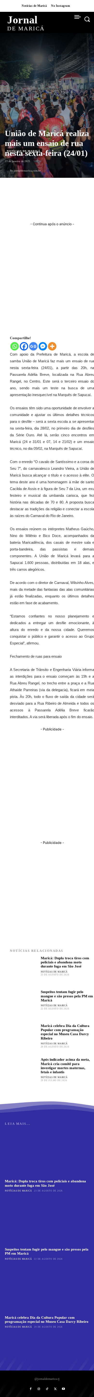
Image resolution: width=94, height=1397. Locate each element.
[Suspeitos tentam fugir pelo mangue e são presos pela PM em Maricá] (24, 1004)
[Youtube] (63, 1389)
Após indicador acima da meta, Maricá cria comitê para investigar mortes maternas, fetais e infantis (65, 1066)
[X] (55, 1389)
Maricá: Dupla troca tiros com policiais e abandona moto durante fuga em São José (65, 962)
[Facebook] (24, 346)
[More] (52, 346)
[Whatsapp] (14, 346)
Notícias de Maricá (54, 972)
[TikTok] (47, 1389)
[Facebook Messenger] (43, 346)
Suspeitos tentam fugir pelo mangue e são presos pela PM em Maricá (67, 996)
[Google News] (33, 346)
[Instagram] (39, 1389)
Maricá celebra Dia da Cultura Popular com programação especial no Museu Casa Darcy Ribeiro (65, 1032)
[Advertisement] (47, 273)
